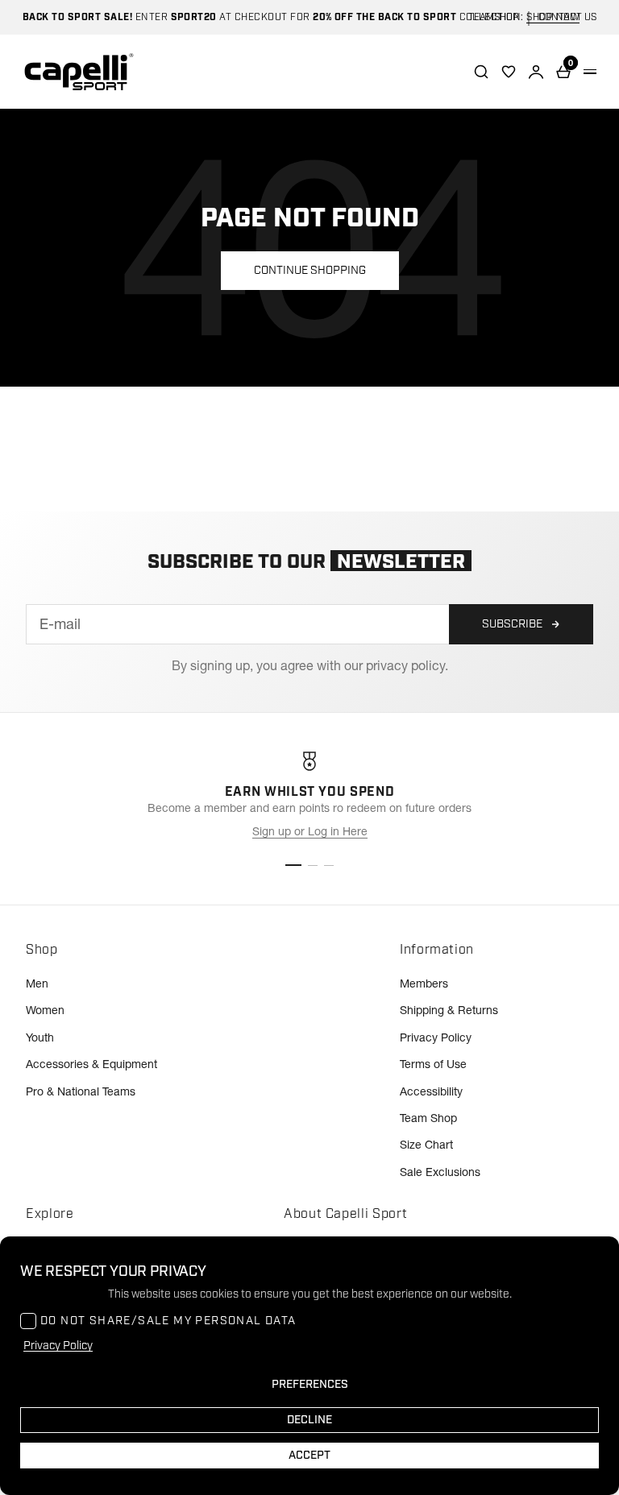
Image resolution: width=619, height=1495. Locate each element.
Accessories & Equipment (91, 1064)
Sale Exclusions (440, 1172)
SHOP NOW (553, 17)
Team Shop (428, 1118)
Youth (40, 1037)
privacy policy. (407, 665)
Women (45, 1010)
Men (37, 983)
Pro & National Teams (80, 1091)
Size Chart (426, 1144)
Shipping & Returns (449, 1010)
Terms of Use (433, 1064)
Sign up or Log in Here (310, 831)
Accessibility (431, 1091)
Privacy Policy (436, 1037)
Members (424, 983)
